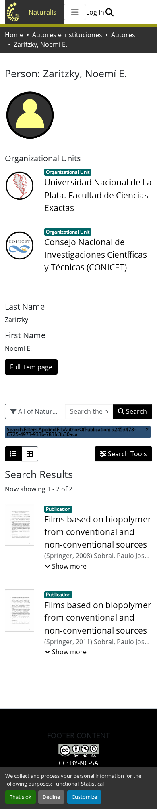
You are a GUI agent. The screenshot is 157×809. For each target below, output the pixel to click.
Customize (84, 797)
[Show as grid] (29, 453)
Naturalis (42, 12)
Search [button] (135, 411)
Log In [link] (95, 12)
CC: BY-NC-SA (78, 762)
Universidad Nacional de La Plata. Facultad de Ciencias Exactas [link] (98, 195)
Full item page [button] (31, 366)
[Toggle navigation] (75, 12)
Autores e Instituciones (67, 34)
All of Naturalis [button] (39, 411)
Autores (123, 34)
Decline (51, 797)
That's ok (20, 797)
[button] (109, 12)
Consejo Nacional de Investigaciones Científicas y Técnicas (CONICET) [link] (95, 254)
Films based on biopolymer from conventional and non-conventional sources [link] (97, 532)
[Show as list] (13, 453)
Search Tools (126, 453)
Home (14, 34)
